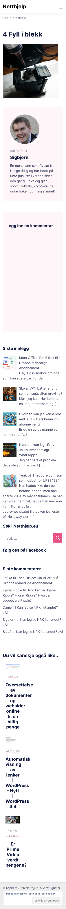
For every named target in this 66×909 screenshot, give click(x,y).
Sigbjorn (9, 619)
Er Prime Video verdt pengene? (16, 854)
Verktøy (13, 676)
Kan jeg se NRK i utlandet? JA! (39, 632)
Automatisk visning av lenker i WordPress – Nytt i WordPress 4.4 (18, 783)
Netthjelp (14, 6)
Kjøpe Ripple (12, 590)
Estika (7, 578)
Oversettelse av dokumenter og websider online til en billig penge (19, 706)
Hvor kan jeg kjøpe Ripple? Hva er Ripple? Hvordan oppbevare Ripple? (29, 595)
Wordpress (13, 750)
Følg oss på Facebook (24, 550)
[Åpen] (61, 7)
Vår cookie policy (47, 893)
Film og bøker (13, 833)
